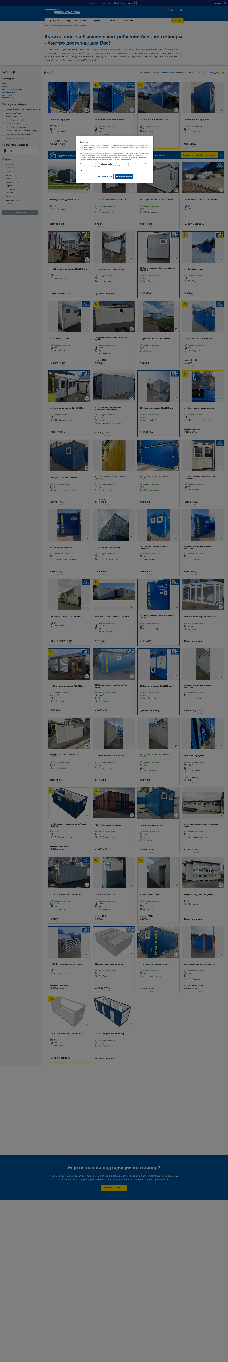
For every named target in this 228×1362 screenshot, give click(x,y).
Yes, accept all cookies (124, 176)
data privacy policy (106, 164)
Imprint (82, 170)
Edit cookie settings (105, 176)
